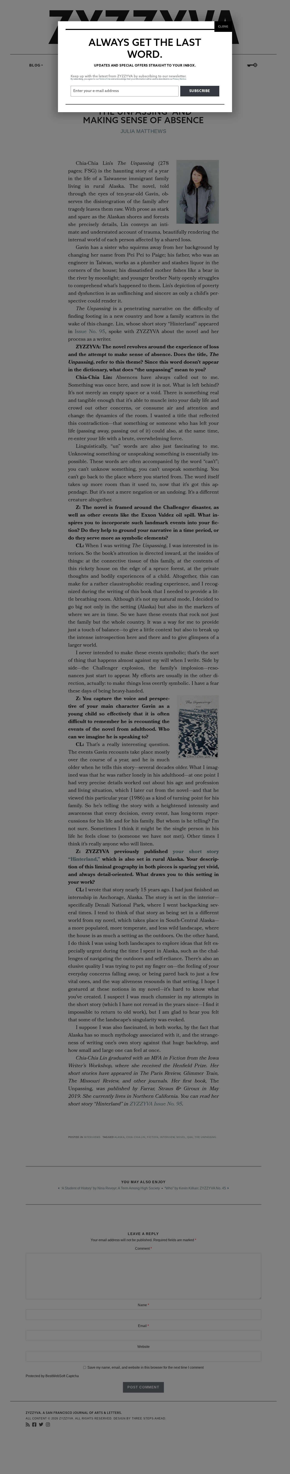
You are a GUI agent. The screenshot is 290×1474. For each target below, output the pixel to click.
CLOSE (223, 26)
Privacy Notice (179, 79)
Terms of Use (105, 79)
